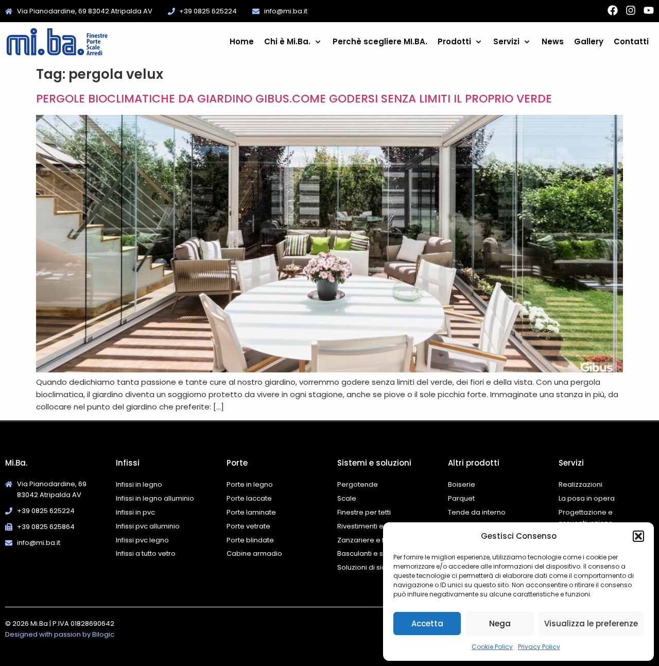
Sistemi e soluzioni (374, 462)
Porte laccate (249, 498)
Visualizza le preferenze (591, 623)
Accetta (427, 623)
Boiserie (462, 484)
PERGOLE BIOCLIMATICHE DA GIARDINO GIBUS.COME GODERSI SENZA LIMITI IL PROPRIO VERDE (294, 99)
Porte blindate (250, 540)
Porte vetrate (248, 526)
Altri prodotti (473, 462)
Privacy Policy (539, 646)
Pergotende (357, 484)
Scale (346, 498)
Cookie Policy (492, 646)
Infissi (128, 462)
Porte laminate (251, 512)
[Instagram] (631, 10)
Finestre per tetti (364, 512)
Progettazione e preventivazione (586, 517)
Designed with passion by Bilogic (59, 634)
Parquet (461, 498)
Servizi (571, 462)
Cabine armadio (254, 553)
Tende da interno (477, 512)
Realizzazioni (580, 484)
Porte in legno (250, 484)
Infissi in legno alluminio (155, 498)
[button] (638, 536)
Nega (500, 623)
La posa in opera (587, 498)
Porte (237, 462)
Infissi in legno (139, 484)
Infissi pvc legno (142, 540)
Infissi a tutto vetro (146, 553)
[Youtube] (649, 10)
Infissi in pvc (135, 512)
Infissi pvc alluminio (148, 526)
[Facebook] (613, 10)
